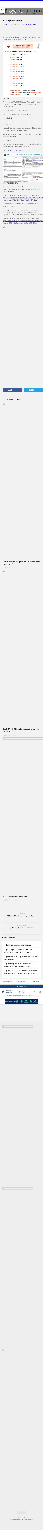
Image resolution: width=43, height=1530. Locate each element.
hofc (6, 24)
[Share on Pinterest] (28, 31)
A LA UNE (29, 24)
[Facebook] (22, 5)
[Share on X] (8, 31)
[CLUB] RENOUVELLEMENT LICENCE (18, 945)
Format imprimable (16, 150)
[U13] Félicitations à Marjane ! (15, 896)
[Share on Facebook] (18, 31)
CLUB (34, 24)
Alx (33, 1520)
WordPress (20, 1520)
